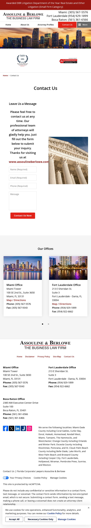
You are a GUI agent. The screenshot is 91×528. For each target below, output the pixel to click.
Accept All (14, 519)
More (85, 24)
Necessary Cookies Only (40, 519)
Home (8, 24)
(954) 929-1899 (78, 16)
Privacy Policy (44, 356)
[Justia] (23, 428)
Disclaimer (30, 356)
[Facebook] (5, 428)
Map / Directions (16, 300)
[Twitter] (11, 428)
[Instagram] (29, 428)
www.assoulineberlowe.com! (29, 162)
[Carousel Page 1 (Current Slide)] (43, 324)
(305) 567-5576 (78, 12)
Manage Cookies (58, 477)
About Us (25, 24)
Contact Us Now (23, 215)
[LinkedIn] (17, 428)
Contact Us (67, 24)
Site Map (57, 356)
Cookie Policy (40, 477)
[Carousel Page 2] (48, 324)
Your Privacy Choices (20, 477)
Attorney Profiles (46, 24)
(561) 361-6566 (78, 20)
